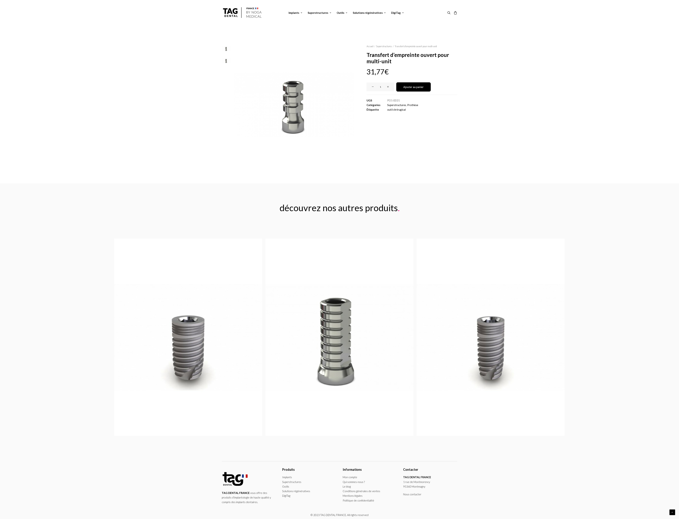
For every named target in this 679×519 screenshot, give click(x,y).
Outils (340, 12)
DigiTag (396, 12)
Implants (294, 12)
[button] (449, 12)
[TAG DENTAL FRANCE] (243, 13)
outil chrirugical (396, 109)
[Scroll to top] (672, 512)
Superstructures (318, 12)
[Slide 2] (226, 60)
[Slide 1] (226, 48)
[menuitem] (295, 12)
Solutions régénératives (368, 12)
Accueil (370, 46)
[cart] (454, 12)
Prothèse (412, 105)
